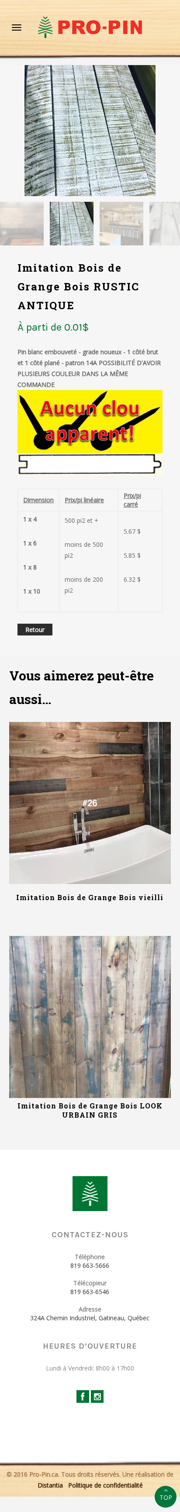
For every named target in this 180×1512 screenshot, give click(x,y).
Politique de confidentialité (105, 1485)
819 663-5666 (89, 1265)
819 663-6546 (89, 1292)
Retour (35, 629)
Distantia (50, 1485)
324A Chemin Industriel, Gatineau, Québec (89, 1318)
